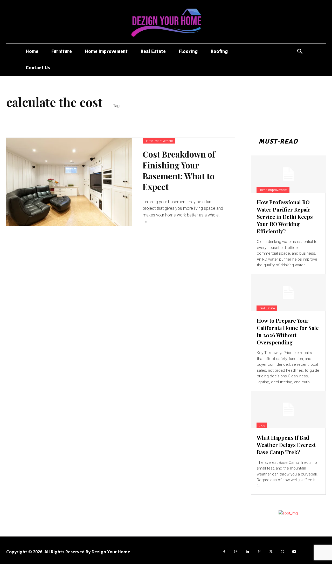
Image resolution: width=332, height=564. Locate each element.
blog (262, 425)
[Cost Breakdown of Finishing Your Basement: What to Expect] (69, 182)
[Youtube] (294, 551)
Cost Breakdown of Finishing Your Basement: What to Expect (179, 170)
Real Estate (267, 308)
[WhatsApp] (282, 551)
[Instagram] (235, 551)
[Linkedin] (247, 551)
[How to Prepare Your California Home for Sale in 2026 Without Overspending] (288, 292)
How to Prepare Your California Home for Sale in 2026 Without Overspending (288, 331)
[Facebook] (224, 551)
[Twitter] (270, 551)
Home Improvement (158, 141)
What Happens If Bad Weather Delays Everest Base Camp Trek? (286, 445)
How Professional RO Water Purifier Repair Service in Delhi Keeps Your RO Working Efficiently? (285, 217)
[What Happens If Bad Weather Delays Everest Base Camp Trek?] (288, 409)
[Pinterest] (259, 551)
